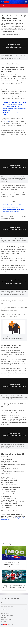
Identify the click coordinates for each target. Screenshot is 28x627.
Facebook (5, 598)
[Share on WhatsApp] (12, 63)
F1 (3, 5)
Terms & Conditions (5, 613)
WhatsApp (17, 598)
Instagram (11, 598)
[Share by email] (17, 63)
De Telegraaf (6, 121)
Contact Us (3, 621)
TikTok (8, 598)
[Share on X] (8, 63)
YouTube (14, 598)
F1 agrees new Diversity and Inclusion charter (14, 102)
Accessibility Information (6, 619)
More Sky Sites (5, 609)
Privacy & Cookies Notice (7, 615)
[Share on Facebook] (3, 63)
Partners (3, 602)
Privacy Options (4, 617)
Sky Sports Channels (7, 606)
